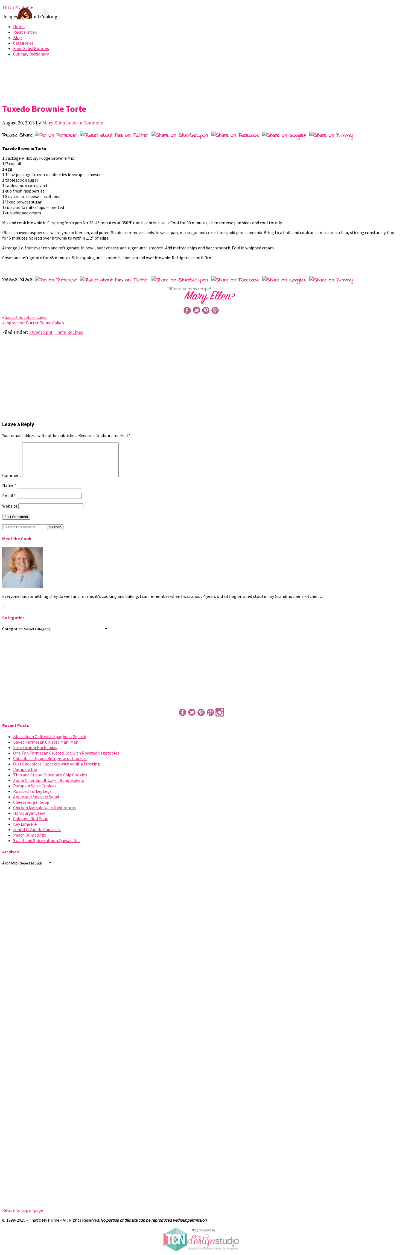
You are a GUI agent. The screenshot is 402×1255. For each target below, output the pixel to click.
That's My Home (17, 7)
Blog (17, 37)
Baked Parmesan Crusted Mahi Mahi (46, 742)
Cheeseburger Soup (31, 802)
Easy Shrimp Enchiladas (35, 747)
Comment (11, 475)
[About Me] (22, 586)
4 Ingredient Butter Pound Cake (31, 322)
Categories (23, 43)
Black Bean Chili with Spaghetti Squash (49, 736)
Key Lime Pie (25, 824)
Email (9, 495)
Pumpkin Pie (25, 769)
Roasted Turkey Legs (32, 791)
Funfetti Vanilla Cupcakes (37, 829)
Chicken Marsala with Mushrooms (44, 807)
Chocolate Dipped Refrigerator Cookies (50, 758)
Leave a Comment (85, 123)
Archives (10, 863)
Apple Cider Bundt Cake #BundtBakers (48, 780)
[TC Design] (201, 1250)
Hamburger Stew (29, 813)
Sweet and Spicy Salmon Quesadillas (46, 840)
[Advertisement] (201, 78)
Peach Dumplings (29, 835)
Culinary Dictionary (31, 54)
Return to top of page (22, 1210)
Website (10, 506)
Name (9, 485)
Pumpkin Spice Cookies (34, 785)
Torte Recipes (69, 332)
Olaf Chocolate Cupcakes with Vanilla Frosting (56, 764)
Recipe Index (25, 32)
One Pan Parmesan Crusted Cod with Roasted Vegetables (66, 753)
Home (19, 26)
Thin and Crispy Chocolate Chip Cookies (50, 775)
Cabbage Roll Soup (30, 818)
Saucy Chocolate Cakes (26, 317)
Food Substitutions (31, 48)
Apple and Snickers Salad (36, 796)
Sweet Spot (41, 332)
